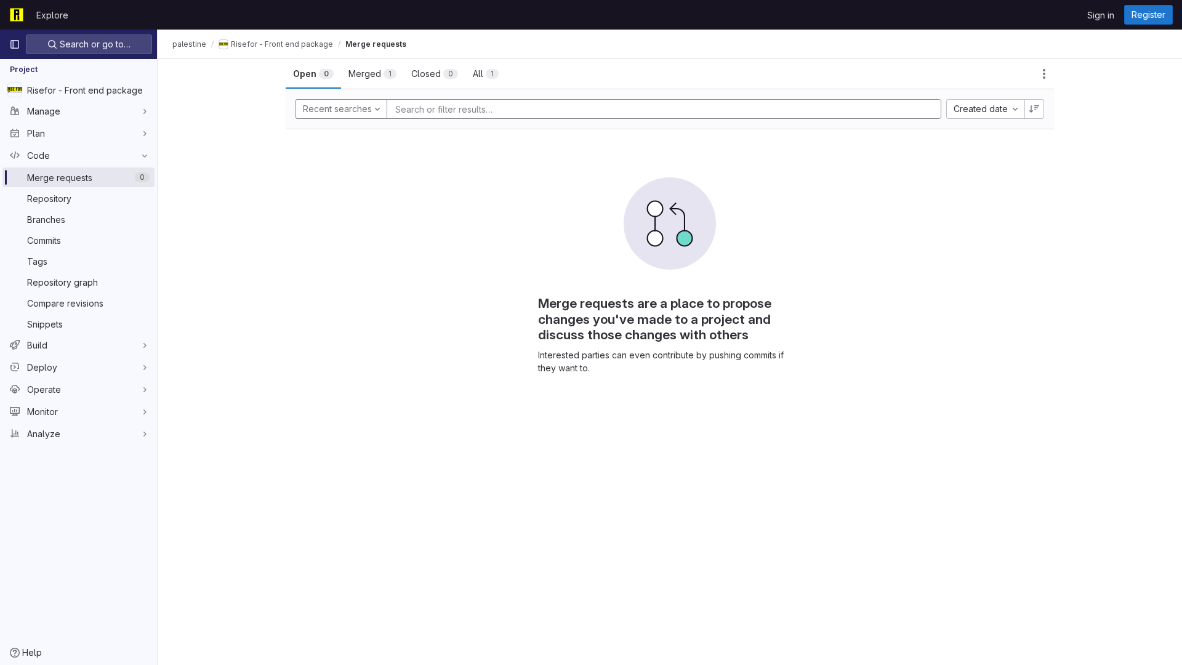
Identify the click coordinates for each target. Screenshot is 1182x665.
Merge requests (375, 44)
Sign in (1100, 15)
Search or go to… (94, 44)
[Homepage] (16, 15)
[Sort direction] (1034, 109)
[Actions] (1044, 74)
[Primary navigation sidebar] (15, 44)
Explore (52, 15)
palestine (189, 44)
